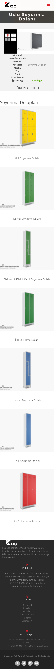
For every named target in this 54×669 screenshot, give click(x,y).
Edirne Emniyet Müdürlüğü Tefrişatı (27, 579)
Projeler (27, 608)
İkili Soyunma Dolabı (27, 340)
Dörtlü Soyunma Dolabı (27, 218)
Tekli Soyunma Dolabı (27, 461)
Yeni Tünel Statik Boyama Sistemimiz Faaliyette (27, 573)
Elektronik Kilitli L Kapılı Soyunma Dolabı (27, 279)
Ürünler (27, 611)
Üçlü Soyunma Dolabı (27, 521)
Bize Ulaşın (27, 620)
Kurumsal (27, 605)
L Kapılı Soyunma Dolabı (27, 400)
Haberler (27, 617)
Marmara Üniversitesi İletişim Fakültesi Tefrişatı (27, 576)
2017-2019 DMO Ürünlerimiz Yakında (27, 582)
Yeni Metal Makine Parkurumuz (27, 586)
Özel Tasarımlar (27, 614)
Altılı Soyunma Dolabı (27, 158)
